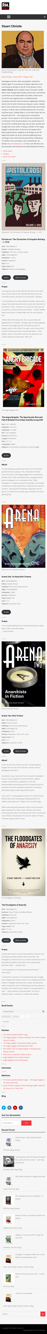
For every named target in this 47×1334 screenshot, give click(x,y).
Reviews (6, 154)
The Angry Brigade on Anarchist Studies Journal (20, 1043)
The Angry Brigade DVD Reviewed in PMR (18, 1046)
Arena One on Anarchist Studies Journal (17, 1054)
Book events (7, 151)
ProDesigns (41, 1330)
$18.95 (6, 278)
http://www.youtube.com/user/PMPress (15, 1108)
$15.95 (6, 940)
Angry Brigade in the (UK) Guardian (15, 1060)
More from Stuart (9, 157)
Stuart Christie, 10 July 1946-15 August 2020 (17, 77)
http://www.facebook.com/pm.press (21, 1108)
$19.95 (6, 455)
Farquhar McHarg (14, 249)
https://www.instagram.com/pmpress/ (9, 1108)
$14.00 (6, 612)
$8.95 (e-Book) (20, 278)
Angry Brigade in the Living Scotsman (16, 1057)
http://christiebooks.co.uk (16, 144)
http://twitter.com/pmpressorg (4, 1108)
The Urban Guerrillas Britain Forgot (15, 1035)
